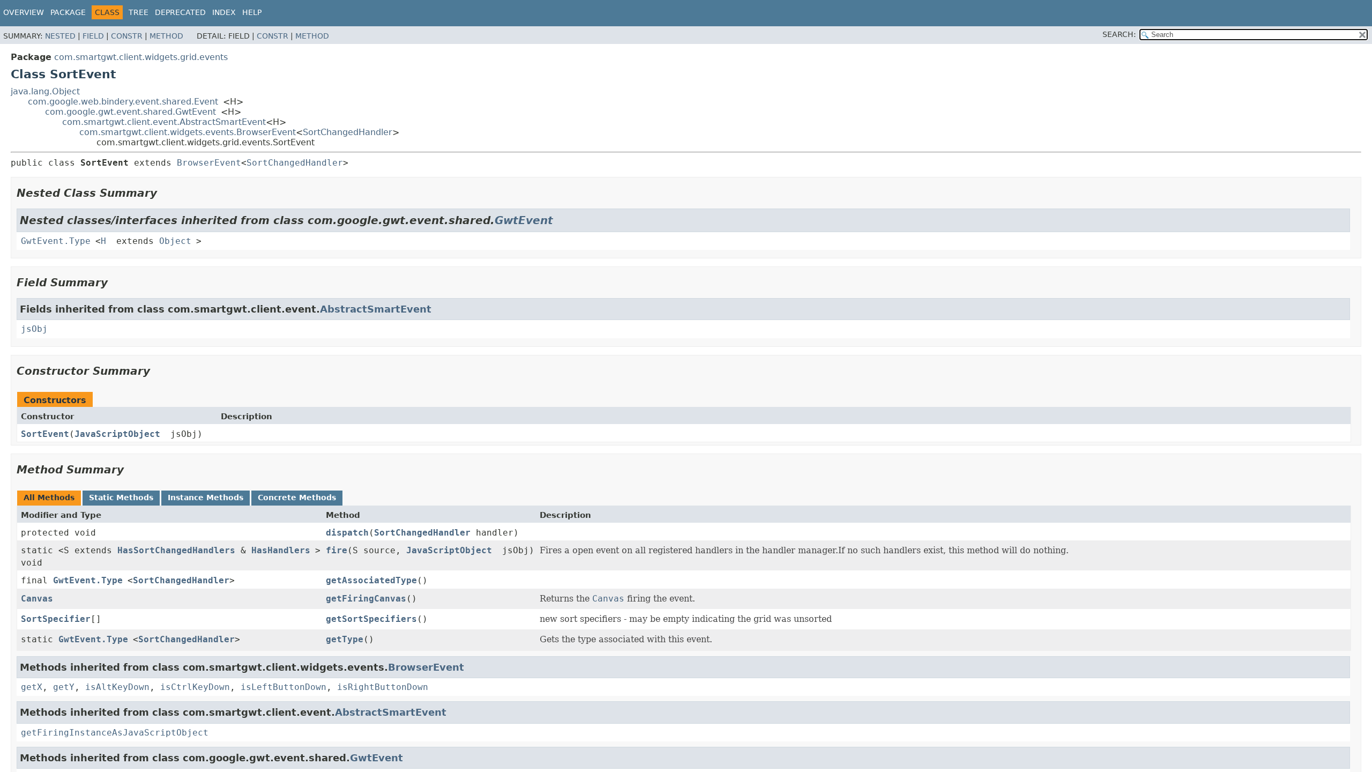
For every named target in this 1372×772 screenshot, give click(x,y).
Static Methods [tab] (121, 497)
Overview (23, 12)
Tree (138, 12)
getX (31, 687)
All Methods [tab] (49, 497)
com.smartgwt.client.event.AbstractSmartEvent (164, 122)
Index (224, 12)
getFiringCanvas (366, 598)
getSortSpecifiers (371, 619)
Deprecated (180, 12)
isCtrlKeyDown (195, 687)
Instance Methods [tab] (205, 497)
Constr (127, 36)
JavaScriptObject (117, 434)
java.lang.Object (45, 91)
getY (63, 687)
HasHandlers (280, 550)
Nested (60, 36)
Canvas (37, 598)
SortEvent (45, 434)
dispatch (347, 533)
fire (336, 550)
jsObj (34, 329)
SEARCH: (1119, 34)
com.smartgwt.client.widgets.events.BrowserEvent (187, 132)
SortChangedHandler (347, 132)
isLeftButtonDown (283, 687)
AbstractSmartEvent (375, 309)
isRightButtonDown (382, 687)
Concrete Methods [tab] (297, 497)
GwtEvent (524, 220)
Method (166, 36)
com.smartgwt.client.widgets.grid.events (141, 57)
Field (93, 36)
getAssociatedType (371, 580)
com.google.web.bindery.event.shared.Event (123, 101)
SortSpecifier (56, 619)
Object (175, 241)
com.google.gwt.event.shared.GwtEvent (130, 112)
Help (252, 12)
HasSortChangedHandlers (176, 550)
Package (68, 12)
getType (344, 639)
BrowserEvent (209, 163)
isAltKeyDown (117, 687)
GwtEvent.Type (56, 241)
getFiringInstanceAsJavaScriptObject (114, 733)
